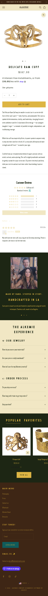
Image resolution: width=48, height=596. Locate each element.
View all (24, 475)
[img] (8, 228)
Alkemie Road (6, 512)
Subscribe (10, 545)
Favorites (33, 420)
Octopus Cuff (16, 459)
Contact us (5, 503)
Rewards (5, 517)
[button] (14, 196)
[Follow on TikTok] (15, 576)
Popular (13, 420)
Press (4, 498)
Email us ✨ (9, 554)
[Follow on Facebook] (3, 576)
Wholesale (5, 508)
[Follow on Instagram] (9, 576)
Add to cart (24, 104)
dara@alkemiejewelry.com (17, 561)
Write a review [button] (24, 213)
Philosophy (5, 494)
